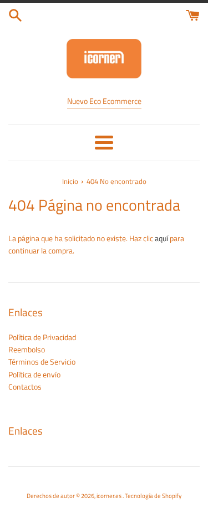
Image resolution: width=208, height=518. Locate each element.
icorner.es (110, 495)
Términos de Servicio (41, 361)
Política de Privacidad (42, 337)
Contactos (25, 386)
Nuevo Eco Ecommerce (104, 101)
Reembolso (26, 349)
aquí (161, 238)
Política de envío (34, 374)
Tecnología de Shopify (153, 495)
